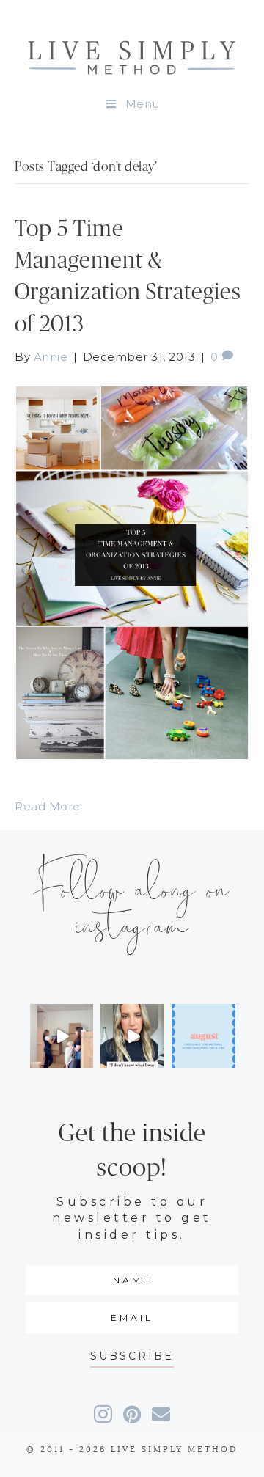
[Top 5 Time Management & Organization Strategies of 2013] (132, 572)
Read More (48, 806)
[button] (132, 1356)
